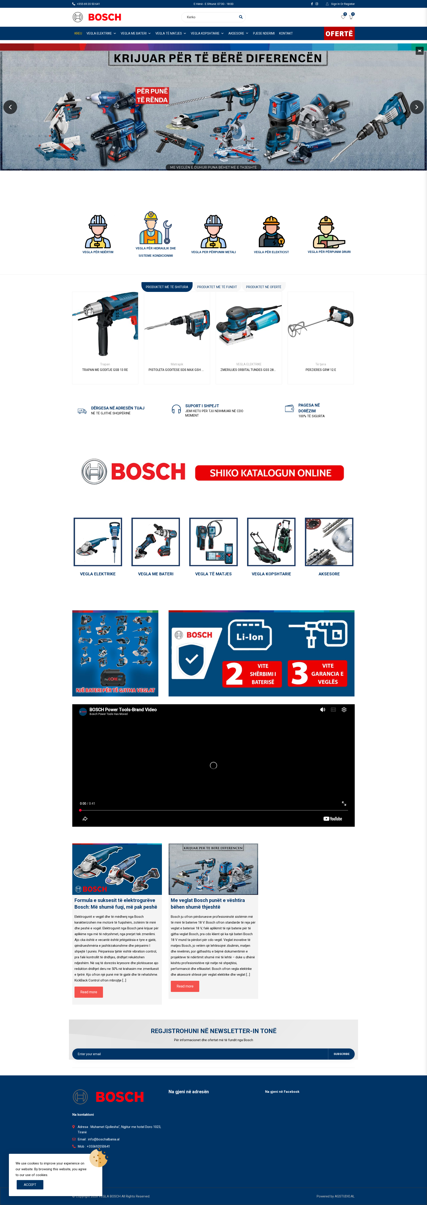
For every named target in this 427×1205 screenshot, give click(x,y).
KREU (78, 33)
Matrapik (177, 364)
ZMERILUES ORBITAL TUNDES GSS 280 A (248, 370)
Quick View (105, 347)
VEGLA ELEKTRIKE (99, 33)
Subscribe (341, 1054)
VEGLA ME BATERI (134, 33)
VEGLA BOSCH (110, 1196)
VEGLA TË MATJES (168, 33)
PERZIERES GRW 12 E (321, 370)
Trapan (105, 364)
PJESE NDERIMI (264, 33)
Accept (30, 1185)
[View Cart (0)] (351, 18)
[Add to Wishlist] (105, 331)
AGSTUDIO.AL (345, 1196)
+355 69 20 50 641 (88, 4)
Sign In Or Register (342, 4)
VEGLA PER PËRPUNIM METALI (213, 252)
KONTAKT (286, 33)
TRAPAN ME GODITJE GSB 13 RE (105, 370)
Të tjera (320, 364)
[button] (419, 51)
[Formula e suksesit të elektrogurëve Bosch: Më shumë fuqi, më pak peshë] (117, 869)
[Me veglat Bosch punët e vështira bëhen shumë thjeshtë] (213, 869)
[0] (343, 18)
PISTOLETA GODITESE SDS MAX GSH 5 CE (177, 370)
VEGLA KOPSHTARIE (205, 33)
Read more (93, 331)
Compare (117, 331)
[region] (213, 107)
